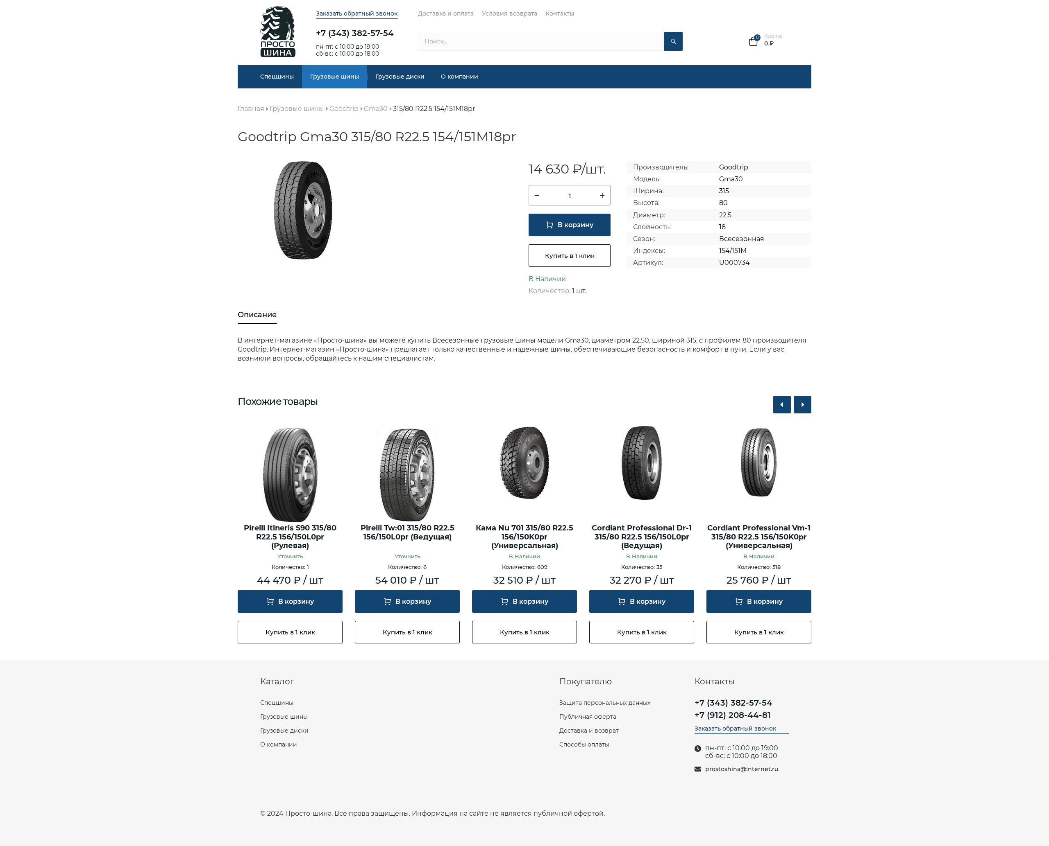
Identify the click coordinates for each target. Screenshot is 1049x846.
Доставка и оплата (446, 13)
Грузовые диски (400, 76)
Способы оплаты (584, 744)
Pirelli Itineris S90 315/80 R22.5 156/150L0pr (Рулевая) (290, 537)
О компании (459, 76)
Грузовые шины (334, 76)
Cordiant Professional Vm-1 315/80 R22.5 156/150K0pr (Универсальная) (759, 537)
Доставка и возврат (589, 730)
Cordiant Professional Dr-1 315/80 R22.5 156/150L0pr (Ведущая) (642, 537)
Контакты (559, 13)
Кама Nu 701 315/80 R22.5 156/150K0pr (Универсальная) (524, 537)
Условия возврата (509, 13)
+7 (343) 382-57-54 (355, 33)
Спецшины (277, 76)
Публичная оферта (587, 716)
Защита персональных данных (604, 702)
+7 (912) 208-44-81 (733, 715)
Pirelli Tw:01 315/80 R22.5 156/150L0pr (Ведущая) (407, 532)
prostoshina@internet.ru (741, 769)
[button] (782, 404)
